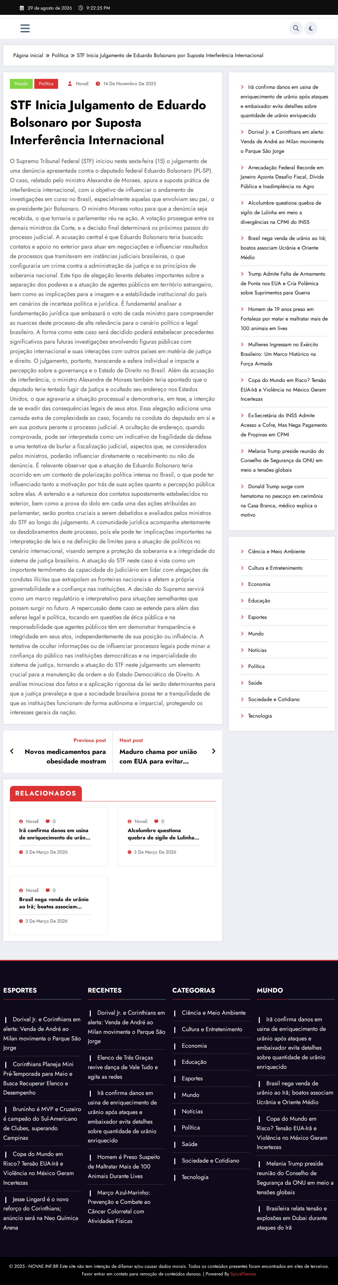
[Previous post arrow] (12, 751)
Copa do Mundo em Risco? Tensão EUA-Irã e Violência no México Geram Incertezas (283, 389)
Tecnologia (260, 716)
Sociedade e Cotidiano (274, 699)
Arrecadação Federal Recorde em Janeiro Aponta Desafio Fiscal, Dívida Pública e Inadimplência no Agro (282, 177)
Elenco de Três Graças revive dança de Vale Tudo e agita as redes (123, 1067)
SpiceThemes (243, 1273)
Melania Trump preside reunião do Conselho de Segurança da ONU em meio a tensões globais (282, 460)
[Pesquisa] (296, 28)
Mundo (21, 83)
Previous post (90, 740)
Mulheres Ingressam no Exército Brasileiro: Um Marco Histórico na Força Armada (279, 354)
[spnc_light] (311, 28)
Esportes (257, 617)
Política (46, 83)
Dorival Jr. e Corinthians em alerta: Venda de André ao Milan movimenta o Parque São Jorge (282, 141)
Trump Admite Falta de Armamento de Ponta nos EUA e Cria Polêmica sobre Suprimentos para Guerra (283, 283)
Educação (259, 600)
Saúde (255, 683)
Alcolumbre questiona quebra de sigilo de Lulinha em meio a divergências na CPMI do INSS (161, 834)
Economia (259, 584)
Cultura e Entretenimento (275, 568)
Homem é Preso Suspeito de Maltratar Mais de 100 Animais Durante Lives (124, 1166)
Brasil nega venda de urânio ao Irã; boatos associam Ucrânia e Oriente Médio (53, 903)
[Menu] (25, 28)
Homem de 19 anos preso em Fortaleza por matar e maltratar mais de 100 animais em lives (284, 318)
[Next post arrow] (214, 751)
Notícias (257, 650)
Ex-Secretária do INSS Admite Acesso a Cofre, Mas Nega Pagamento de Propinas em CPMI (284, 425)
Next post (131, 740)
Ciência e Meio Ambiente (276, 551)
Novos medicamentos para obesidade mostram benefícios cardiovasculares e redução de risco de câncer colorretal (63, 756)
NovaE (82, 83)
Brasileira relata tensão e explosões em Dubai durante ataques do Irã (292, 1218)
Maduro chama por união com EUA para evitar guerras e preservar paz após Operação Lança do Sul (158, 756)
